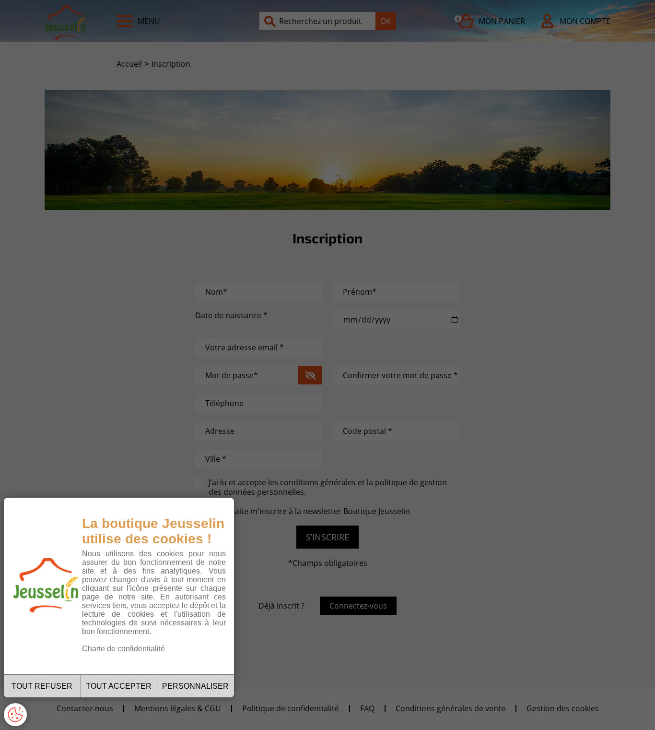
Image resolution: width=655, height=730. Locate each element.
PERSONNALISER (195, 686)
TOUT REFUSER (42, 686)
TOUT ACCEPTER (119, 686)
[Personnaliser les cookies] (15, 714)
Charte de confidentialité (123, 649)
